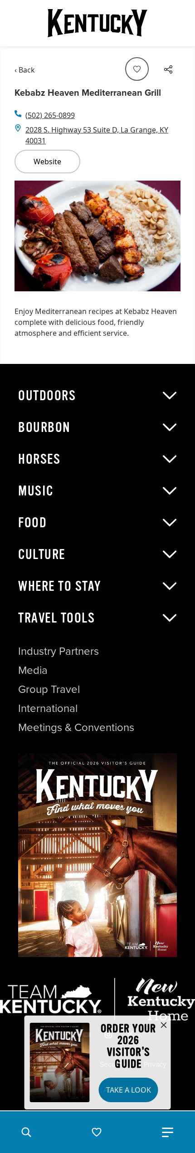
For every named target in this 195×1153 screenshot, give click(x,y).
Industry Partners (58, 650)
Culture (41, 554)
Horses (39, 459)
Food (32, 522)
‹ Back (25, 70)
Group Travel (49, 689)
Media (33, 669)
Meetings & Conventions (76, 727)
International (48, 708)
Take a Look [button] (128, 1090)
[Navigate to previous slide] (26, 236)
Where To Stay (60, 586)
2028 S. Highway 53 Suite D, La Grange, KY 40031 (96, 135)
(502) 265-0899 (50, 115)
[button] (26, 1132)
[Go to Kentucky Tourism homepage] (97, 23)
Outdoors (47, 395)
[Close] (163, 1025)
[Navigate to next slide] (169, 236)
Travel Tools (56, 618)
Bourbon (44, 427)
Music (36, 491)
